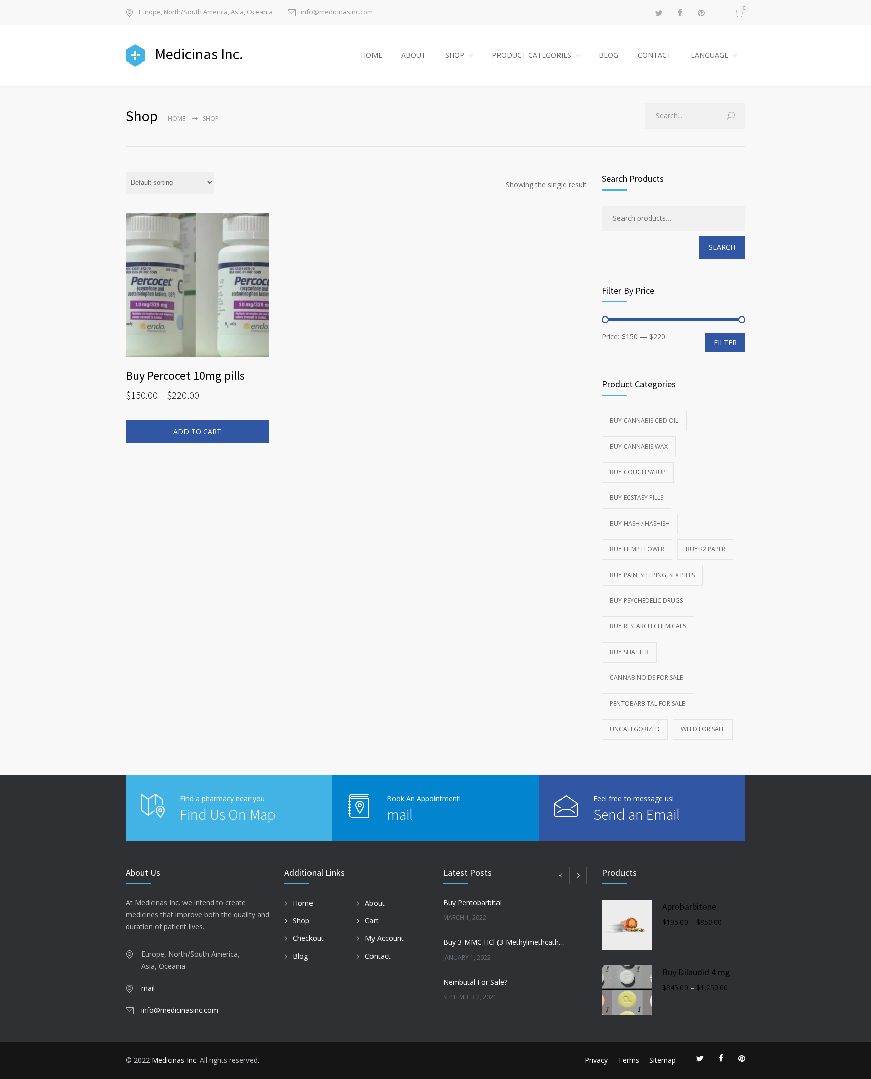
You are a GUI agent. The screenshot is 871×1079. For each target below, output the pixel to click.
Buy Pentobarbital (472, 902)
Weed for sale (703, 729)
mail (400, 814)
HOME (371, 55)
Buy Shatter (629, 652)
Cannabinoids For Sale (646, 677)
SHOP (454, 55)
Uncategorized (635, 729)
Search (722, 247)
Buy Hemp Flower (637, 549)
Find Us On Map (228, 814)
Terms (628, 1060)
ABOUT (413, 55)
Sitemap (662, 1060)
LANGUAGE (709, 55)
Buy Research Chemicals (648, 626)
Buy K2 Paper (705, 549)
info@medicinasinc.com (337, 12)
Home (176, 118)
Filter (725, 342)
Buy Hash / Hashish (640, 523)
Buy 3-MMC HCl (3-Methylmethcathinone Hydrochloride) (504, 942)
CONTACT (654, 55)
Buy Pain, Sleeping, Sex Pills (652, 574)
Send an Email (636, 814)
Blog (300, 956)
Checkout (308, 938)
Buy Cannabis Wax (639, 446)
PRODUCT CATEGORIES (531, 55)
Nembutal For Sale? (475, 982)
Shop (301, 920)
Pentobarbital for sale (647, 703)
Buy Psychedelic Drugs (646, 600)
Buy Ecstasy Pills (636, 497)
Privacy (596, 1060)
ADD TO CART (197, 431)
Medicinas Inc (174, 1060)
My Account (384, 938)
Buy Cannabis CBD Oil (644, 420)
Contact (378, 956)
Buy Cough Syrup (638, 472)
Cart (372, 920)
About (375, 903)
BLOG (608, 55)
